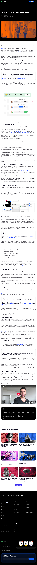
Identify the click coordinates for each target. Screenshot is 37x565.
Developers (3, 529)
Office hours (3, 528)
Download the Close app (5, 531)
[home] (3, 1)
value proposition (24, 170)
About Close (15, 525)
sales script (17, 131)
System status (3, 532)
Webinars (27, 504)
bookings (3, 48)
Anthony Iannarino (5, 352)
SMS (2, 514)
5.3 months (19, 51)
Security (15, 534)
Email (2, 512)
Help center (3, 526)
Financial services (16, 512)
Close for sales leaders (17, 504)
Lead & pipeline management (5, 508)
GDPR (14, 531)
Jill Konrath (12, 303)
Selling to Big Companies (28, 303)
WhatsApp (2, 515)
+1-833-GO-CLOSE (4, 525)
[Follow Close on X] (6, 544)
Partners (27, 507)
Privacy (15, 529)
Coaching (15, 509)
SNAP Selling (4, 304)
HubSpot (3, 175)
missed (21, 265)
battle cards (12, 132)
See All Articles (18, 485)
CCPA (14, 532)
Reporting (2, 506)
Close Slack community (29, 512)
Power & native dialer (4, 509)
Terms (15, 528)
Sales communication (4, 503)
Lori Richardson (31, 236)
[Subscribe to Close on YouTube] (4, 544)
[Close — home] (3, 541)
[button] (35, 1)
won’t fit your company (21, 344)
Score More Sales (12, 237)
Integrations (3, 518)
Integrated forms (3, 517)
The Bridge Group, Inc (21, 78)
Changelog (3, 534)
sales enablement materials (24, 132)
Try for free (31, 1)
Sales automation (4, 505)
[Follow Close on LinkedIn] (2, 544)
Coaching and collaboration (5, 511)
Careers (15, 526)
